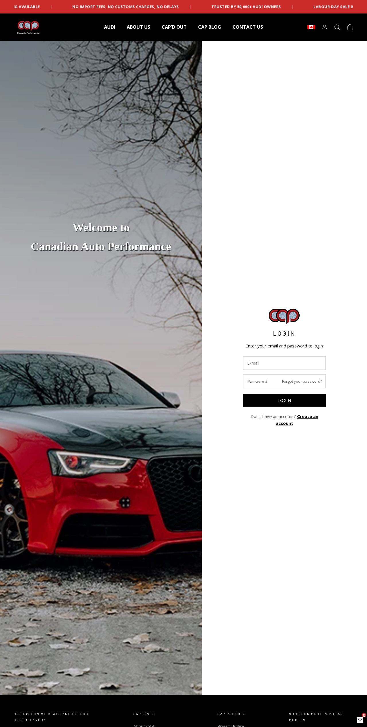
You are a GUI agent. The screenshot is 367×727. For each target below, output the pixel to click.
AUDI (109, 27)
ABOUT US (138, 27)
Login (284, 400)
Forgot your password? (302, 381)
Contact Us (248, 27)
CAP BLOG (209, 27)
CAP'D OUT (174, 27)
